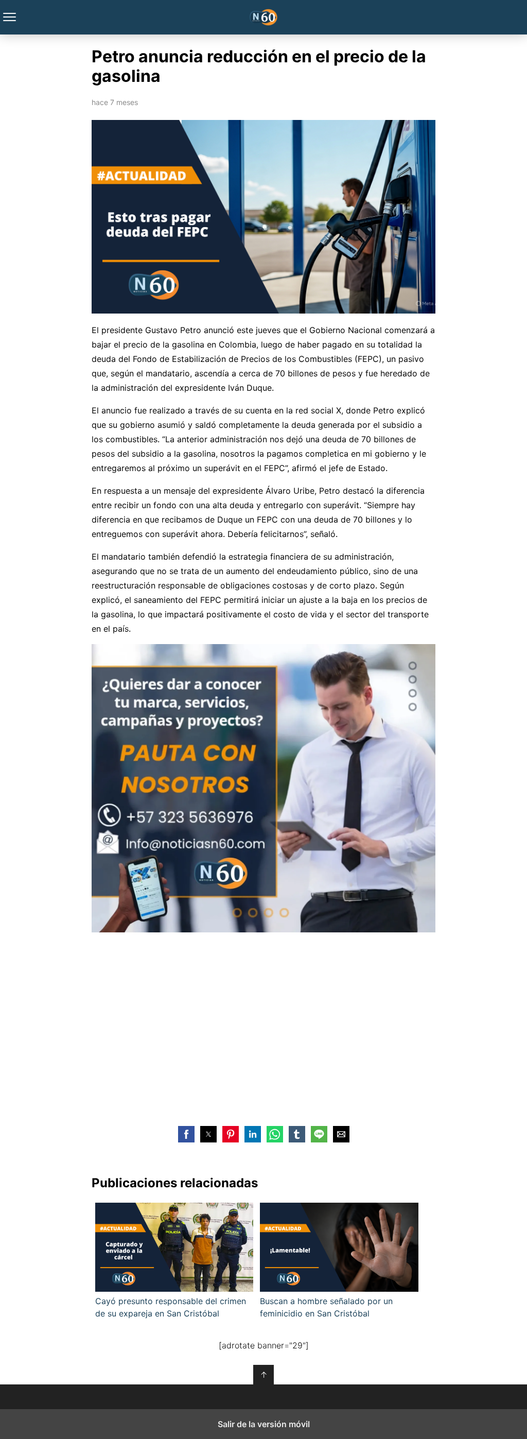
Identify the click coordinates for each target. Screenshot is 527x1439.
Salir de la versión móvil (264, 1424)
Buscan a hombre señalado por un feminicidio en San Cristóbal (326, 1307)
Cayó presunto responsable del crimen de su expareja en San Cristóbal (170, 1307)
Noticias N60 (263, 17)
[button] (186, 1134)
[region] (263, 1027)
